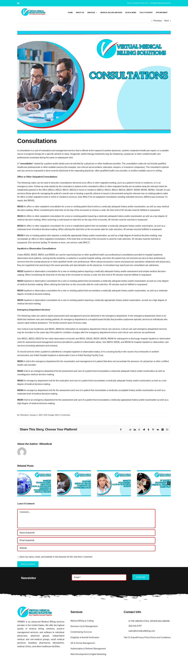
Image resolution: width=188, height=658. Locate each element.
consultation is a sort (28, 150)
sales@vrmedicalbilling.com (160, 3)
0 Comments (65, 415)
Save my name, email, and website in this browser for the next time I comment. (56, 557)
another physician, (112, 150)
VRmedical (24, 415)
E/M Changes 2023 (51, 415)
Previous (158, 21)
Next (166, 21)
